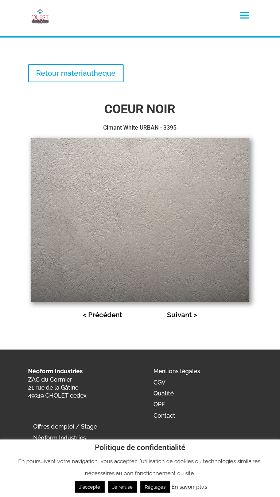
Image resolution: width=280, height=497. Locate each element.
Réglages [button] (155, 487)
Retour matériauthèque (76, 73)
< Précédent (102, 315)
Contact (164, 415)
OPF (159, 404)
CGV (159, 382)
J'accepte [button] (89, 487)
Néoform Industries (59, 437)
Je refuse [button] (122, 487)
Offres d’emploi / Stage (65, 426)
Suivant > (182, 315)
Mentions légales (176, 371)
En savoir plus (189, 487)
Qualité (163, 393)
